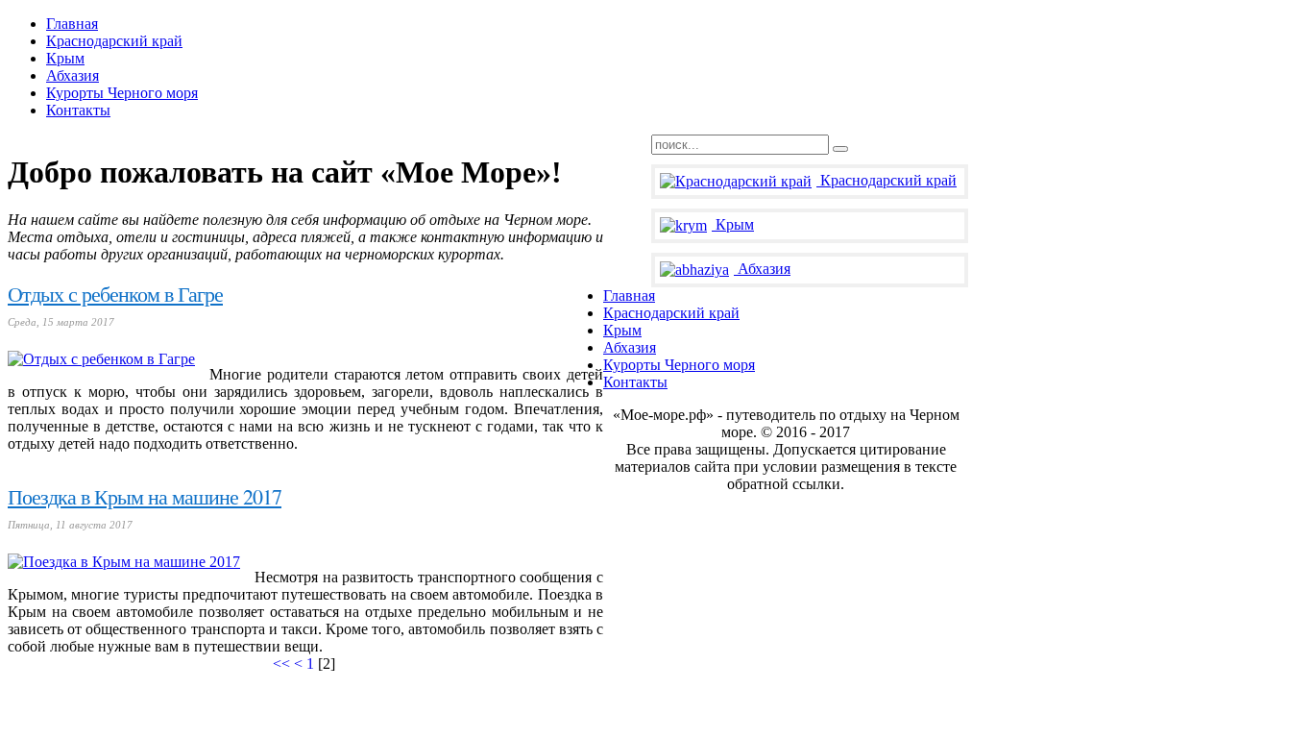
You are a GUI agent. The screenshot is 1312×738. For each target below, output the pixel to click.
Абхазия (764, 268)
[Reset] (840, 149)
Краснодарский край (888, 180)
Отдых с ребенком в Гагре (115, 294)
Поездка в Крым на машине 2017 (144, 496)
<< (281, 663)
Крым (735, 224)
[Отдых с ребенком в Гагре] (101, 359)
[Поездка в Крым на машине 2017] (124, 562)
